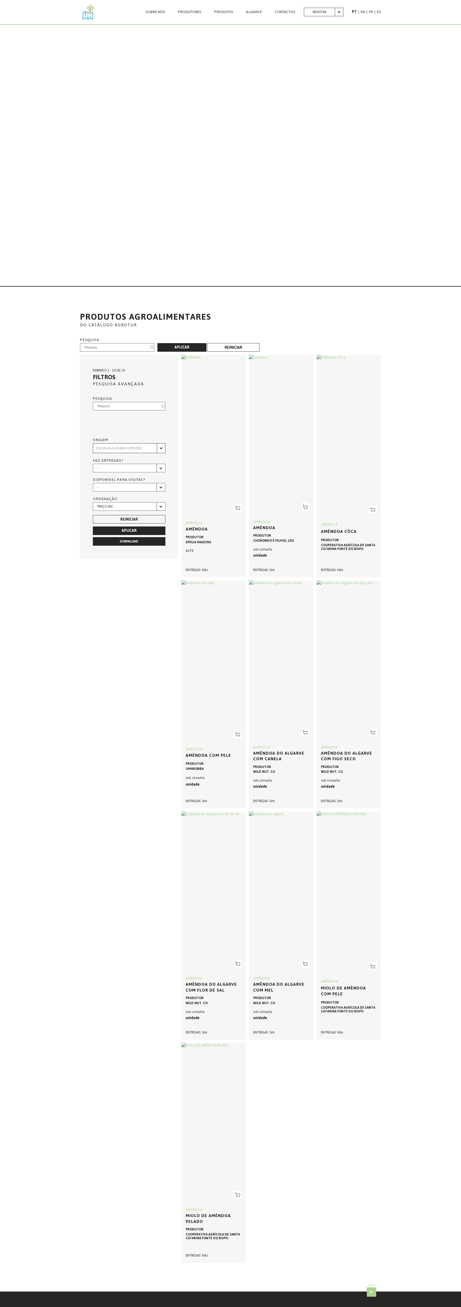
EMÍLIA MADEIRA (198, 542)
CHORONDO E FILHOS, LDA (273, 540)
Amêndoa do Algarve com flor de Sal (211, 987)
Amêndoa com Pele (208, 755)
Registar (319, 12)
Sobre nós (155, 12)
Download (129, 541)
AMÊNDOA (194, 523)
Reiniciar (233, 347)
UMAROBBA (195, 769)
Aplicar (181, 347)
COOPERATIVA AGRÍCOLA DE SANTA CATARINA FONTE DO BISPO (348, 547)
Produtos (223, 12)
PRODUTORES (189, 12)
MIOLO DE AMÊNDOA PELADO (208, 1218)
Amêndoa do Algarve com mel (278, 987)
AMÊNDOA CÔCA (339, 531)
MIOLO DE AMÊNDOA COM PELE (343, 991)
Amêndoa (264, 528)
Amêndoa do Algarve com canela (278, 756)
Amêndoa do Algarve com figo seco (346, 756)
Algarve (254, 12)
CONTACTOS (285, 12)
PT (354, 11)
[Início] (88, 12)
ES (379, 11)
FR (371, 11)
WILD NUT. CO (264, 772)
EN (362, 11)
